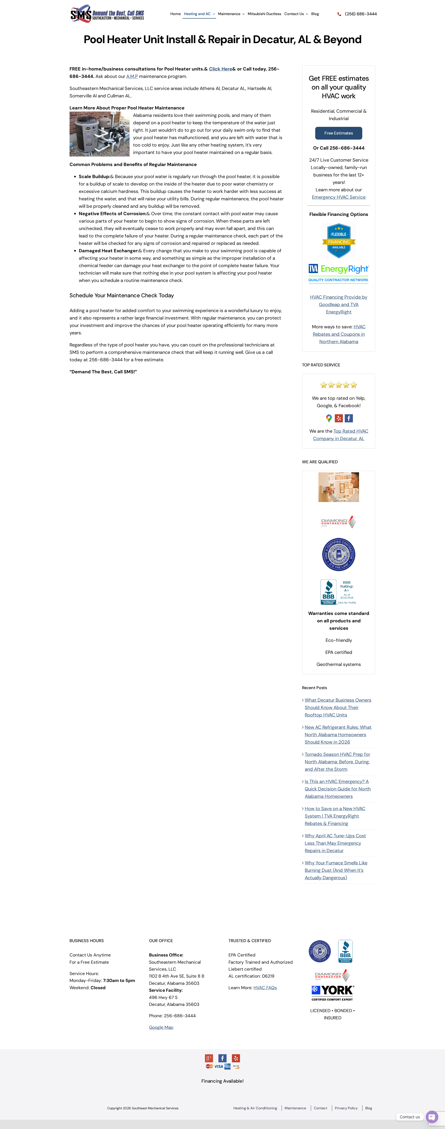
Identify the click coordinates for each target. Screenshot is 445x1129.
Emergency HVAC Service (339, 197)
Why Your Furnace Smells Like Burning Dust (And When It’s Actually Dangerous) (336, 870)
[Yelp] (236, 1058)
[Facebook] (222, 1058)
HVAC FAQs (265, 988)
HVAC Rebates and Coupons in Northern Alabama (339, 334)
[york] (332, 986)
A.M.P (132, 76)
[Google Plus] (209, 1058)
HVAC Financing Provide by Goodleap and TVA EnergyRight (338, 304)
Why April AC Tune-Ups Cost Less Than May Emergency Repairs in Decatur (335, 843)
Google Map (161, 1027)
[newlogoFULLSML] (107, 6)
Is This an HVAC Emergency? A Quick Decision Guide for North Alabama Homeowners (338, 788)
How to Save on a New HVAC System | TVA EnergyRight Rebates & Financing (335, 816)
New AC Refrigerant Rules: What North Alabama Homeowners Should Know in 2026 (338, 734)
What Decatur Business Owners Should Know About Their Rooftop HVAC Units (338, 707)
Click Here (220, 69)
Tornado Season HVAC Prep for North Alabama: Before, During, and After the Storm (337, 761)
